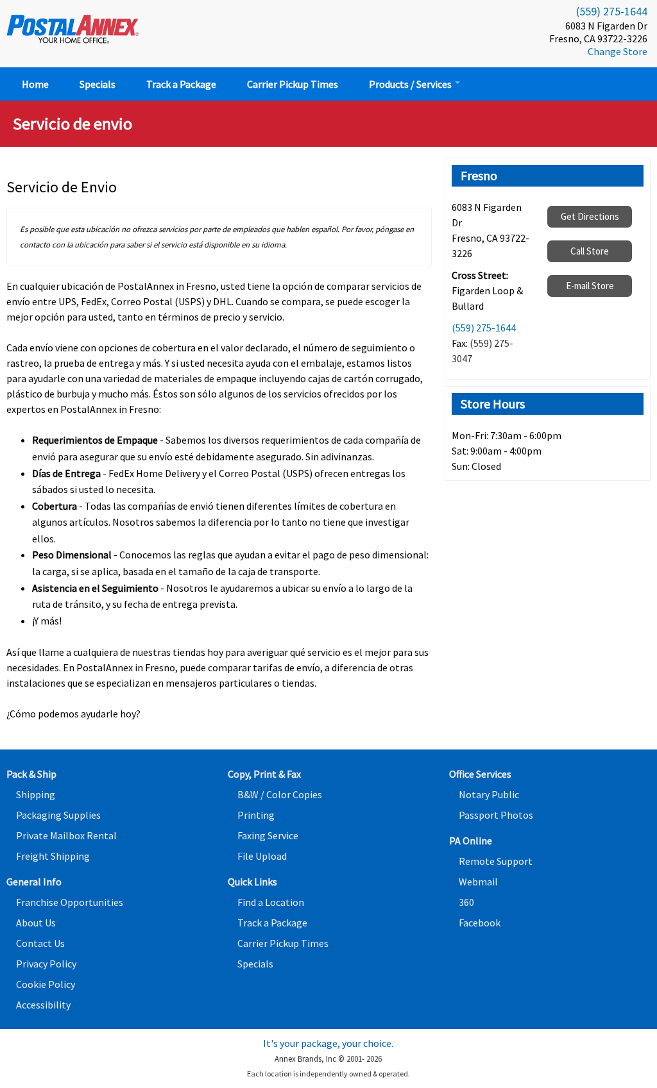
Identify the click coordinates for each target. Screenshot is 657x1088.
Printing (256, 814)
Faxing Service (267, 835)
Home (35, 84)
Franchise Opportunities (69, 902)
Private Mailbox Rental (66, 835)
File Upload (262, 855)
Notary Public (489, 794)
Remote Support (496, 861)
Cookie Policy (45, 984)
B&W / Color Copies (279, 794)
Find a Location (270, 902)
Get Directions (590, 216)
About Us (36, 922)
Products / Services (411, 84)
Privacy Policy (46, 963)
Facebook (479, 922)
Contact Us (40, 943)
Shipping (35, 794)
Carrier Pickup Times (292, 84)
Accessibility (43, 1004)
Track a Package (181, 84)
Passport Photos (496, 814)
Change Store (617, 51)
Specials (97, 84)
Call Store (589, 251)
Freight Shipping (53, 855)
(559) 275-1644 (611, 11)
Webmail (478, 881)
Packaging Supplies (58, 814)
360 (466, 902)
